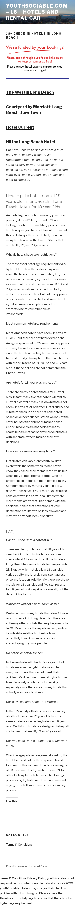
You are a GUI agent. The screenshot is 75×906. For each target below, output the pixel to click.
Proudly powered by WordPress (27, 866)
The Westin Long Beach (30, 92)
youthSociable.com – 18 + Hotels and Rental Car (37, 12)
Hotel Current (20, 127)
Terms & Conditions (19, 844)
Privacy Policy (36, 878)
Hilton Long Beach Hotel (30, 141)
